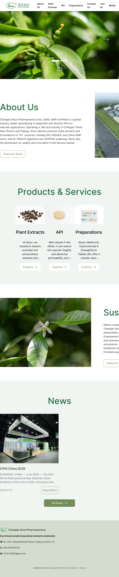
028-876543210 (11, 547)
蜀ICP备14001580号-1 (69, 568)
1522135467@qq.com (14, 553)
